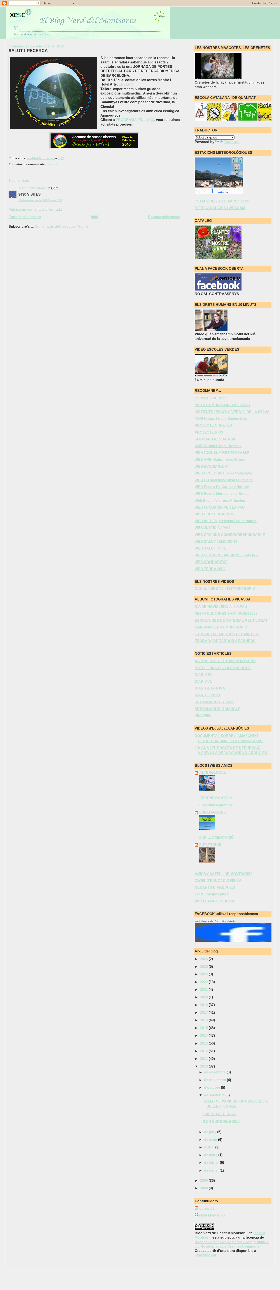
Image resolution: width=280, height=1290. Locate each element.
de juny (210, 1132)
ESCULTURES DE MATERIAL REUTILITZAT (231, 620)
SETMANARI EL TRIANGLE (217, 709)
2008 (204, 1188)
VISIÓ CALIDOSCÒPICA (214, 901)
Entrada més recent (25, 217)
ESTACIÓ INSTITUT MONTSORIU (222, 201)
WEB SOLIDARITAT (211, 562)
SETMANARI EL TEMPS (214, 702)
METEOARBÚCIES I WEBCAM (220, 208)
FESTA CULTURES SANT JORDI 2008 (226, 613)
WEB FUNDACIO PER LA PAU (220, 507)
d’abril (209, 1147)
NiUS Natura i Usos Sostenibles (221, 418)
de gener (212, 1170)
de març (211, 1155)
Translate (231, 142)
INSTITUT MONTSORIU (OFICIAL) (222, 405)
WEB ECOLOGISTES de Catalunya (223, 473)
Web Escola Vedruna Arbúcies (220, 500)
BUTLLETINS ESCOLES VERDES (223, 668)
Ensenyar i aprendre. (216, 805)
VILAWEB (203, 716)
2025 (204, 966)
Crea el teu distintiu (225, 921)
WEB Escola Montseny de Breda (221, 493)
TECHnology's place (212, 894)
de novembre (215, 1080)
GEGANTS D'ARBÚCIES (215, 887)
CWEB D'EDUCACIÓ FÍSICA (218, 880)
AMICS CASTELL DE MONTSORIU (223, 874)
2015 (204, 1028)
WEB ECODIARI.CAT (212, 466)
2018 (204, 1005)
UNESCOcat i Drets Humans (218, 446)
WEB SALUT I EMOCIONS (216, 541)
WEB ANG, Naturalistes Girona (220, 459)
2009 (204, 1180)
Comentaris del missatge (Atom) (61, 226)
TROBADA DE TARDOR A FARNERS (225, 641)
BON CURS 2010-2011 (221, 1122)
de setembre (215, 1095)
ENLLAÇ (126, 84)
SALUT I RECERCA (219, 1114)
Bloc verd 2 (205, 1208)
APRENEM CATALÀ (216, 798)
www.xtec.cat (205, 1255)
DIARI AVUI (204, 681)
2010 (204, 1066)
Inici (94, 217)
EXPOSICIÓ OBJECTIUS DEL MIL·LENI (227, 634)
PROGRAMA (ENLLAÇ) (135, 120)
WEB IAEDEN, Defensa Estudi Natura (226, 521)
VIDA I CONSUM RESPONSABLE (222, 453)
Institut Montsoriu (32, 188)
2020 (204, 997)
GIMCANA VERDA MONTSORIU (221, 627)
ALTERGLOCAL (212, 772)
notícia (52, 164)
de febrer (212, 1162)
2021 (204, 989)
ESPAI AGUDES (212, 812)
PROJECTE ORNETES (213, 425)
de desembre (215, 1072)
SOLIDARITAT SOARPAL (215, 439)
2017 (204, 1012)
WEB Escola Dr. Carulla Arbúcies (222, 487)
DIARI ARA (204, 675)
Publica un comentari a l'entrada (35, 209)
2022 (204, 982)
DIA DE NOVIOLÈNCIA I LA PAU (221, 607)
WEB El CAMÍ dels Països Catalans (224, 480)
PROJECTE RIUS (209, 432)
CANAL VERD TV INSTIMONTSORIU (225, 588)
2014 (204, 1035)
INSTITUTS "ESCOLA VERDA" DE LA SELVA (232, 412)
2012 (204, 1051)
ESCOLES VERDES (211, 398)
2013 (204, 1043)
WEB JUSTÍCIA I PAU (212, 528)
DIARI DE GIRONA (210, 688)
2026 (204, 959)
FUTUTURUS (210, 845)
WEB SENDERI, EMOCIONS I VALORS (226, 555)
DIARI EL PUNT (207, 695)
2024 (204, 974)
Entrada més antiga (164, 217)
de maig (211, 1139)
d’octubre (212, 1087)
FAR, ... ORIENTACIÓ (216, 837)
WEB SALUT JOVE (210, 548)
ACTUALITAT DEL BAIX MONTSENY (225, 661)
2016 (204, 1020)
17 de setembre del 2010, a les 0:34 (40, 200)
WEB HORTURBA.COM (214, 514)
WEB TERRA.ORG (210, 569)
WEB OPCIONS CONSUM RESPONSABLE (230, 535)
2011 (204, 1059)
